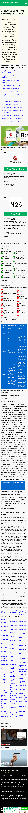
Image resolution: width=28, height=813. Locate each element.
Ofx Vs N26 (3, 676)
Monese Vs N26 (23, 669)
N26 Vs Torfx (22, 711)
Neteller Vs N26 (4, 713)
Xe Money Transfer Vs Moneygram (3, 621)
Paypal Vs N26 (22, 662)
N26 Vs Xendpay (23, 703)
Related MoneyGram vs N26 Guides (11, 118)
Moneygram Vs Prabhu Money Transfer (13, 703)
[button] (26, 3)
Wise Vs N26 (4, 647)
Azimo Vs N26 (22, 671)
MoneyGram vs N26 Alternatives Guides (12, 115)
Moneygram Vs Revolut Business (13, 631)
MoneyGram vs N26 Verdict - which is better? (13, 107)
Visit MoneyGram (15, 169)
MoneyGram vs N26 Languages (9, 104)
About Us (4, 775)
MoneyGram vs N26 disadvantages (10, 91)
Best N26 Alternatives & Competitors (22, 613)
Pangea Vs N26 (22, 649)
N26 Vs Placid (22, 706)
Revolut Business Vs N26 (22, 639)
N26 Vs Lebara (22, 709)
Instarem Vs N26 (5, 654)
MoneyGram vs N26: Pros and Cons (11, 85)
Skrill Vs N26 (4, 699)
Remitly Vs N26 (4, 632)
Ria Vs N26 (21, 656)
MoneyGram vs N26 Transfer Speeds (11, 101)
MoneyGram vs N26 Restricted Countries (12, 98)
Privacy (24, 775)
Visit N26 (15, 214)
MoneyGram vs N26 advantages (10, 88)
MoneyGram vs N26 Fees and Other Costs (12, 95)
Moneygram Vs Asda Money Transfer (13, 709)
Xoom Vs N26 (4, 692)
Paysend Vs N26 (23, 642)
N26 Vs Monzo (22, 685)
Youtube (17, 775)
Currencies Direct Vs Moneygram (3, 681)
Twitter (10, 775)
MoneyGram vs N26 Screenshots (10, 121)
